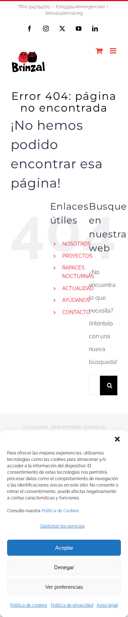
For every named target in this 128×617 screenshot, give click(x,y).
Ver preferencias (64, 587)
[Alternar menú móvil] (113, 51)
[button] (117, 439)
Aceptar (64, 548)
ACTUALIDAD (78, 288)
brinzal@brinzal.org (64, 13)
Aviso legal (107, 605)
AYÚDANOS (76, 300)
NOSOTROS (76, 244)
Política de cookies (28, 605)
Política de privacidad (72, 605)
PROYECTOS (77, 256)
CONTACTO (76, 312)
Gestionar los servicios (62, 526)
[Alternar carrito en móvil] (99, 51)
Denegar (64, 567)
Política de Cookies (60, 510)
